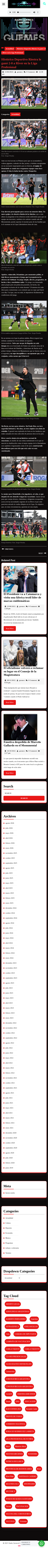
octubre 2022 (10, 1033)
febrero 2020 (10, 1163)
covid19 (9, 1394)
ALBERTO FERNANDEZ (16, 1319)
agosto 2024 (9, 923)
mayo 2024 (9, 938)
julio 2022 (9, 1048)
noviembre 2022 (11, 1028)
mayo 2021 (9, 1108)
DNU (18, 1401)
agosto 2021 (9, 1093)
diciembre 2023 (10, 963)
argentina (34, 1319)
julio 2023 (9, 988)
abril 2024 (9, 943)
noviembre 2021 (11, 1078)
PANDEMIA (32, 1454)
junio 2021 (9, 1103)
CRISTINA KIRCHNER (26, 1394)
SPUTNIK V (10, 1491)
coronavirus (10, 1371)
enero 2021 (9, 1128)
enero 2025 (9, 903)
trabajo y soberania (12, 1248)
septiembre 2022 (11, 1038)
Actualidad (10, 49)
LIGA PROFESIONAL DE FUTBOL (19, 1439)
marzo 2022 (9, 1068)
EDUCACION (30, 1401)
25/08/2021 (11, 606)
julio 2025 (9, 873)
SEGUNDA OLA (12, 1484)
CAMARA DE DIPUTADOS (25, 1334)
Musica (7, 1238)
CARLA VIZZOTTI (32, 1349)
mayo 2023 (9, 998)
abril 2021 (9, 1113)
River (39, 1469)
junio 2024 (9, 933)
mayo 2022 (9, 1058)
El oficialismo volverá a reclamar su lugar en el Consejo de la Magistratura (24, 671)
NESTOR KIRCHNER (14, 1454)
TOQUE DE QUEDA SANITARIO (19, 1499)
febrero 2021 (10, 1123)
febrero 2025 (10, 898)
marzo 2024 (9, 948)
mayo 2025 (9, 883)
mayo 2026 (9, 833)
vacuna (8, 1506)
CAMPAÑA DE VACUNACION (18, 1341)
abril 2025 (9, 888)
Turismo (8, 1253)
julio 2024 (9, 928)
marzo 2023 (9, 1008)
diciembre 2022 (10, 1023)
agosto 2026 (9, 823)
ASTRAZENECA (12, 1326)
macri (8, 1446)
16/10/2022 (11, 751)
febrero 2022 (10, 1073)
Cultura (8, 1223)
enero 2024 (9, 958)
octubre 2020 (10, 1143)
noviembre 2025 (11, 853)
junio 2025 (9, 878)
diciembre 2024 (10, 908)
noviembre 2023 (11, 968)
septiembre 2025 (11, 863)
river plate (10, 1476)
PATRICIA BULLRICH (14, 1461)
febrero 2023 (10, 1013)
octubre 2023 (10, 973)
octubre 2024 (10, 913)
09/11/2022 (11, 680)
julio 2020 (9, 1158)
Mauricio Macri (20, 1446)
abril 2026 (9, 838)
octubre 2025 (10, 858)
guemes (19, 72)
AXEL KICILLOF (31, 1326)
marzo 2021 (9, 1118)
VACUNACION (22, 1506)
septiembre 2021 (11, 1088)
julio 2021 (9, 1098)
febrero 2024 (10, 953)
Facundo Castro (31, 1409)
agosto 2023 (9, 983)
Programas (9, 1243)
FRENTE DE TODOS (14, 1416)
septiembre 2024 (11, 918)
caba (7, 1334)
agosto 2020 (9, 1153)
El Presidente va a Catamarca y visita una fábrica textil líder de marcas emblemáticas (23, 597)
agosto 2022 (9, 1043)
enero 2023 (9, 1018)
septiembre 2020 (11, 1148)
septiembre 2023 (11, 978)
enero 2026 (9, 848)
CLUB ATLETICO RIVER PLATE (19, 1364)
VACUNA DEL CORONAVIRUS (18, 1514)
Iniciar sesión (10, 1193)
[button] (4, 4)
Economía (9, 1233)
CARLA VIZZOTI (13, 1349)
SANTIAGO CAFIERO (27, 1476)
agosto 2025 (9, 868)
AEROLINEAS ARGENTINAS (17, 1311)
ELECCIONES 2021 (13, 1409)
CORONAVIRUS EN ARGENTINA (19, 1386)
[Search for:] (24, 793)
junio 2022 (9, 1053)
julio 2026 (9, 828)
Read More (11, 627)
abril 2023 (9, 1003)
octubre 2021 (10, 1083)
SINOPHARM (29, 1484)
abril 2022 (9, 1063)
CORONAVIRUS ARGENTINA (18, 1379)
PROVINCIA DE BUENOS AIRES (19, 1469)
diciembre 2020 (10, 1133)
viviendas (23, 1521)
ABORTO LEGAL (13, 1304)
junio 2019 (9, 1168)
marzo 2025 (9, 893)
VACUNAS (10, 1521)
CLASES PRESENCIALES (16, 1356)
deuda (8, 1401)
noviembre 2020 (11, 1138)
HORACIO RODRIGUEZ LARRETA (20, 1431)
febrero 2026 (10, 843)
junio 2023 (9, 993)
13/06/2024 (9, 72)
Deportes (8, 1228)
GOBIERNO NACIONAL (15, 1424)
